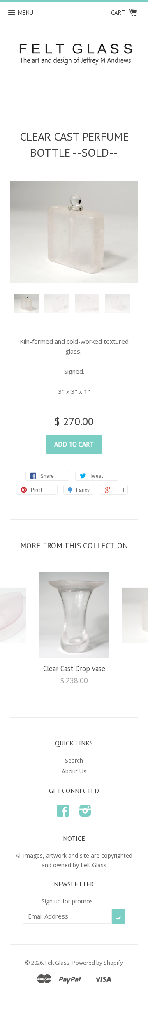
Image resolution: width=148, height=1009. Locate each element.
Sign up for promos (67, 901)
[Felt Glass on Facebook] (63, 813)
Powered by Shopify (97, 962)
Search (74, 760)
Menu (25, 12)
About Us (74, 771)
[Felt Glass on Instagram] (85, 813)
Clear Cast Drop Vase (74, 668)
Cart (119, 12)
